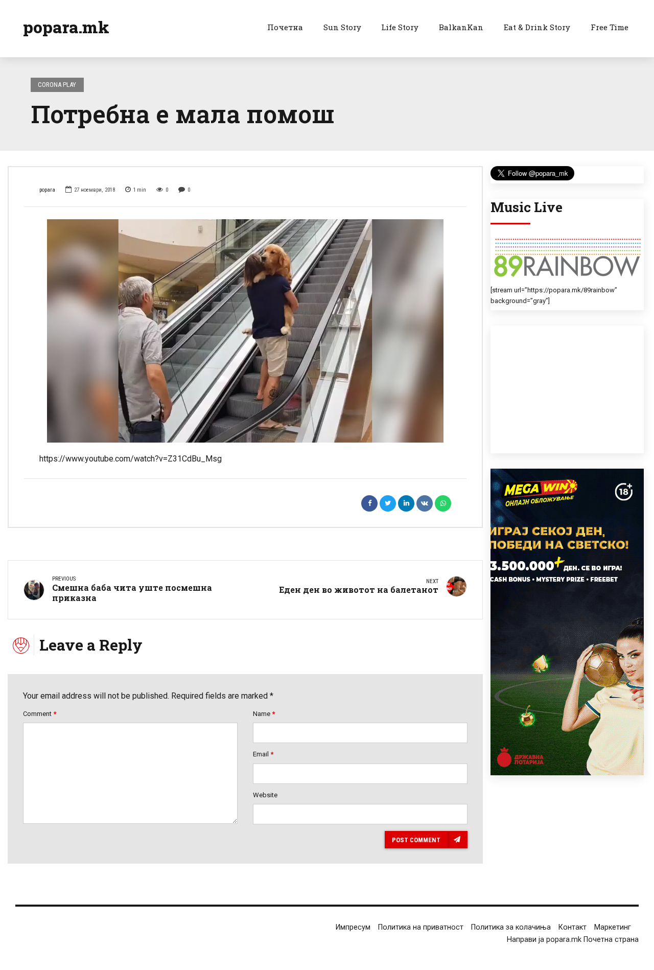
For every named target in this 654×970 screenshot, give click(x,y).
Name (264, 714)
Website (265, 795)
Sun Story (342, 27)
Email (263, 754)
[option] (245, 331)
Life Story (399, 27)
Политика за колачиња (511, 927)
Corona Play (57, 84)
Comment (39, 714)
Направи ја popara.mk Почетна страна (573, 939)
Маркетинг (612, 927)
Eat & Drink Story (537, 27)
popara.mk (66, 27)
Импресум (353, 927)
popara (47, 190)
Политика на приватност (420, 927)
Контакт (572, 927)
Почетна (285, 27)
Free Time (609, 27)
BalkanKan (461, 27)
